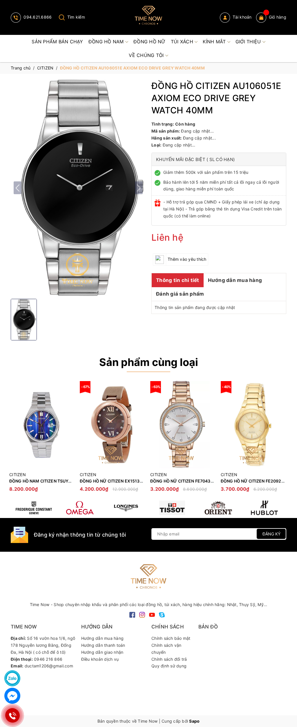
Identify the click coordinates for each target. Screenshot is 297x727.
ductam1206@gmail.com (49, 665)
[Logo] (148, 17)
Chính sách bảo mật (171, 638)
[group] (78, 188)
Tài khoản (241, 17)
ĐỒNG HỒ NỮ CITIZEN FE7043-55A (185, 480)
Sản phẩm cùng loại (148, 362)
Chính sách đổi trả (169, 659)
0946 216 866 (48, 659)
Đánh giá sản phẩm (180, 294)
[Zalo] (12, 678)
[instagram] (142, 614)
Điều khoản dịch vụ (100, 659)
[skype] (162, 614)
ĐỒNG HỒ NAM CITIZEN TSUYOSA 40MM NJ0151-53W (63, 480)
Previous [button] (15, 439)
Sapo (194, 721)
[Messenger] (12, 696)
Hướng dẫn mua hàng (235, 280)
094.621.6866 (37, 17)
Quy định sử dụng (168, 665)
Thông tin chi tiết (177, 280)
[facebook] (132, 614)
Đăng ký (271, 533)
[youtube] (152, 614)
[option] (41, 439)
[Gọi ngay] (12, 715)
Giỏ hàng (277, 17)
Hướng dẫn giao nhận (102, 652)
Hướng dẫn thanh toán (103, 645)
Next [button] (282, 439)
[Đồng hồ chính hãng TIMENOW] (34, 508)
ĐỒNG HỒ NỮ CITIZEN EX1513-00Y (115, 480)
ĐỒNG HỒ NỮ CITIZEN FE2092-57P (256, 480)
